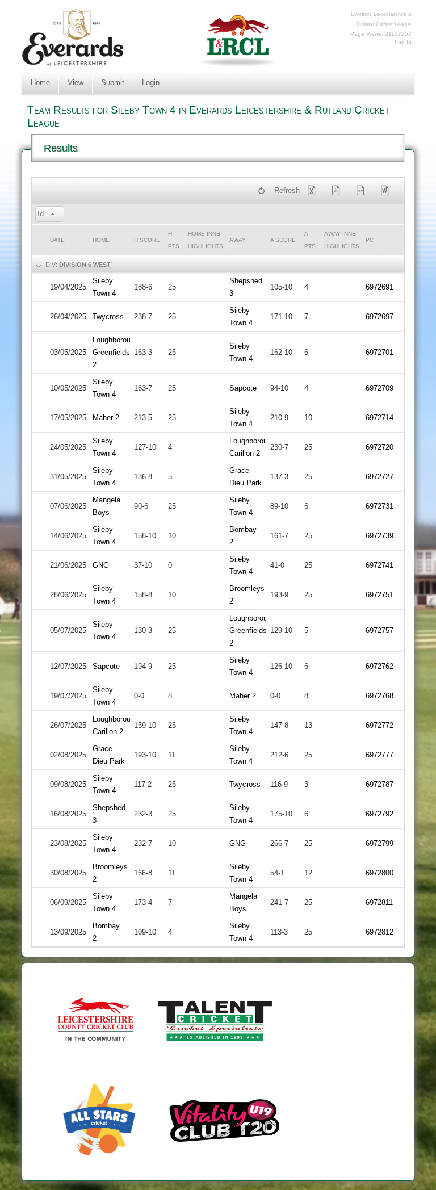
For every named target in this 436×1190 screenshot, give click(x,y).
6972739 (379, 535)
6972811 (379, 902)
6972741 (379, 565)
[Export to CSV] (362, 191)
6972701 (379, 352)
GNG (101, 565)
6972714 (379, 417)
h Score (147, 240)
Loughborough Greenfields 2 (116, 352)
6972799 (379, 843)
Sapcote (243, 388)
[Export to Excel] (314, 191)
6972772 (379, 725)
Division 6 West (85, 264)
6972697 (379, 316)
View (75, 82)
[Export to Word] (386, 191)
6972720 (379, 447)
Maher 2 (106, 417)
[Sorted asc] (53, 214)
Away (237, 240)
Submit (112, 82)
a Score (283, 240)
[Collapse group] (37, 265)
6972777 (379, 755)
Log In (403, 42)
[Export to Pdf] (338, 191)
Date (57, 240)
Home (40, 82)
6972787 (379, 784)
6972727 (379, 476)
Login (151, 82)
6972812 (379, 932)
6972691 (379, 287)
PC (370, 240)
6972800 (379, 873)
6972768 (379, 696)
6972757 (379, 630)
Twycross (108, 316)
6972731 (379, 506)
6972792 (379, 814)
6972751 (379, 594)
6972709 (379, 388)
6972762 (379, 666)
